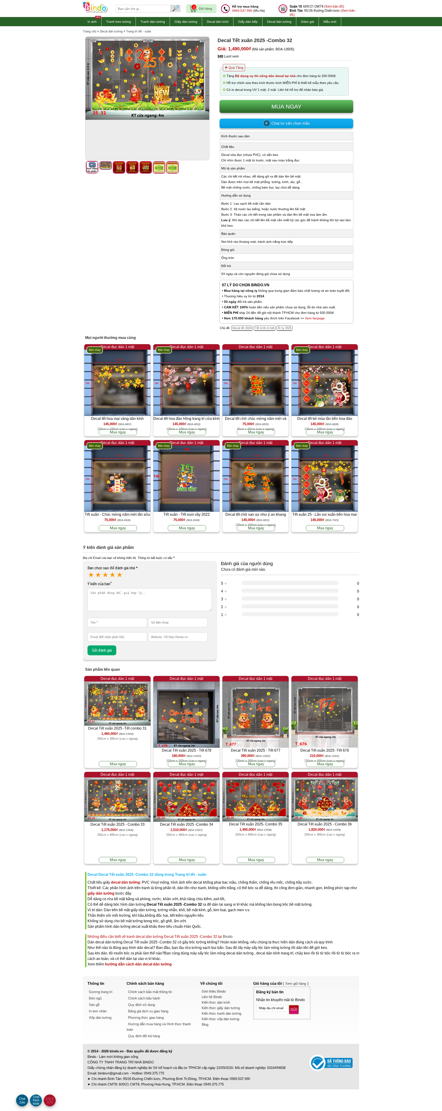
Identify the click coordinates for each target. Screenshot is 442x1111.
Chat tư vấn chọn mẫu (288, 123)
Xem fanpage (315, 318)
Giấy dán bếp (248, 21)
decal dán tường (125, 882)
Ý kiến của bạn (99, 584)
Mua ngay (118, 432)
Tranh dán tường (152, 21)
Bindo (228, 937)
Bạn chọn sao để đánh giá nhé (112, 568)
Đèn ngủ (95, 998)
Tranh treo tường (118, 21)
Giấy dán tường (185, 21)
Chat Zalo (22, 1100)
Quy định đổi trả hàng (144, 1036)
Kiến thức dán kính (216, 1002)
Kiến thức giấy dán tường (221, 1008)
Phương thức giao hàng (146, 1017)
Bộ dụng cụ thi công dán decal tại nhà (265, 76)
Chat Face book (36, 1100)
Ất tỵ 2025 (284, 328)
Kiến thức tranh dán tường (221, 1013)
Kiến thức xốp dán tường (220, 1019)
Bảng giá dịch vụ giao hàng (148, 1011)
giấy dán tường (100, 893)
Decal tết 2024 (242, 328)
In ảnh (92, 21)
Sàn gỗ (94, 1005)
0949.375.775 (154, 1073)
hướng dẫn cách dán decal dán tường (138, 964)
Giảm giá (307, 21)
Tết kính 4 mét (264, 328)
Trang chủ (89, 31)
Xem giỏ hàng (295, 983)
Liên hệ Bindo (212, 997)
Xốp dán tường (100, 1017)
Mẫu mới (329, 21)
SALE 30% (49, 1100)
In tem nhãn (98, 1011)
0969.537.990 (242, 10)
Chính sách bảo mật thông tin (150, 992)
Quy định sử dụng (141, 1005)
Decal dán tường (279, 21)
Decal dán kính (218, 21)
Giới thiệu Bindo (214, 991)
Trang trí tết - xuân (138, 31)
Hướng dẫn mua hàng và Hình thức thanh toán (159, 1026)
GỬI (294, 1009)
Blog (205, 1024)
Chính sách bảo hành (144, 998)
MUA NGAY (286, 106)
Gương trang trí (100, 992)
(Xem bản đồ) (334, 6)
